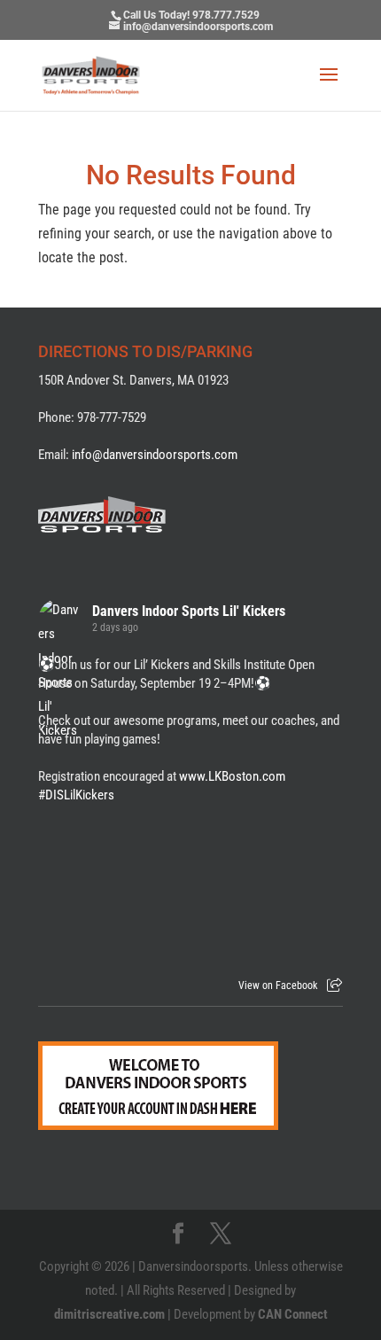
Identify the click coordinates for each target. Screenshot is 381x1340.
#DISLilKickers (76, 795)
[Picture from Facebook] (114, 886)
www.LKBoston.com (232, 776)
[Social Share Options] (334, 985)
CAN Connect (293, 1314)
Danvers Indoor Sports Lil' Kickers (188, 611)
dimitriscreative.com (109, 1314)
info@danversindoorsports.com (154, 455)
